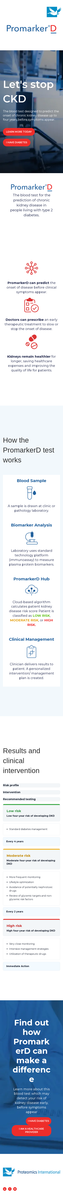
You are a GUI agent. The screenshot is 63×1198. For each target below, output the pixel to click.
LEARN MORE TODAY (19, 131)
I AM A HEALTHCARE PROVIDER (31, 1130)
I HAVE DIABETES (16, 142)
